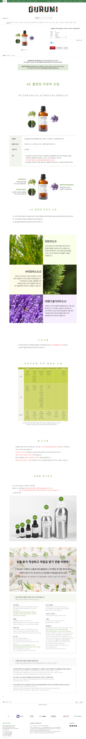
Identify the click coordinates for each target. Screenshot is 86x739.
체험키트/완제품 (9, 22)
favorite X (6, 18)
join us (13, 1)
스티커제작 (75, 1)
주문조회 (23, 1)
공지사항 (48, 1)
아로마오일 (21, 22)
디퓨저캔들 (66, 22)
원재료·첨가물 (34, 22)
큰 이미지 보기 (25, 49)
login (9, 1)
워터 (25, 22)
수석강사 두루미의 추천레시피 (57, 1)
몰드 (50, 22)
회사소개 (31, 725)
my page (18, 1)
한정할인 (71, 22)
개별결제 (8, 23)
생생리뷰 (35, 1)
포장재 (56, 22)
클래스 (75, 22)
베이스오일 (16, 22)
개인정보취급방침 (45, 725)
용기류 (53, 22)
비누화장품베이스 (40, 22)
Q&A (70, 1)
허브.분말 (28, 22)
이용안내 (35, 725)
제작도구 (47, 22)
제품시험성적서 (80, 1)
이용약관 (39, 725)
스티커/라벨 (61, 22)
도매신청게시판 (65, 1)
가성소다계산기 (29, 1)
